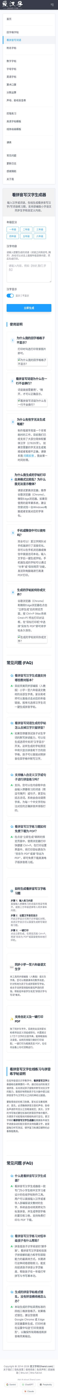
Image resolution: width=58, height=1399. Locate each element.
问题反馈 (29, 455)
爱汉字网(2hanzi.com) (41, 1366)
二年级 (26, 229)
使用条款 (30, 1369)
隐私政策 (19, 1369)
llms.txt (24, 1372)
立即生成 (29, 308)
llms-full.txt (36, 1372)
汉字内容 (12, 246)
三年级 (39, 229)
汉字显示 (12, 289)
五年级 (26, 236)
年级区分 (12, 222)
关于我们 (7, 1369)
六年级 (39, 236)
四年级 (12, 236)
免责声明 (41, 1369)
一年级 (12, 229)
